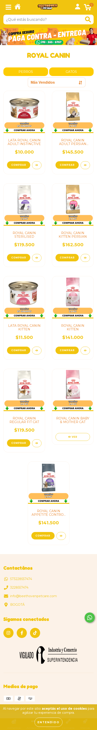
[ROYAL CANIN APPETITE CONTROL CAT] (61, 536)
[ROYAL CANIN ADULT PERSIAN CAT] (85, 165)
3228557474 (19, 587)
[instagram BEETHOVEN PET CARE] (8, 633)
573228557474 (21, 579)
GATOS (71, 72)
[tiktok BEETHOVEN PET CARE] (35, 633)
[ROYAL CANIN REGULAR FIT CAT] (37, 443)
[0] (87, 9)
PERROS (25, 72)
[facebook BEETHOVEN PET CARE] (22, 633)
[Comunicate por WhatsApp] (90, 618)
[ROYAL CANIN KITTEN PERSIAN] (85, 258)
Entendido (48, 722)
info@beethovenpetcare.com (33, 596)
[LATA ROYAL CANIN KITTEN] (37, 351)
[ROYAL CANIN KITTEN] (85, 351)
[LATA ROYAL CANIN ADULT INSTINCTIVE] (37, 165)
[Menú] (8, 7)
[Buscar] (88, 19)
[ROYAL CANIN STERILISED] (37, 258)
